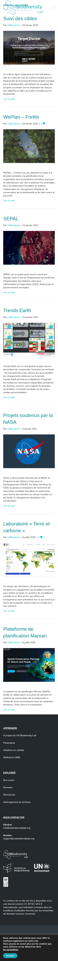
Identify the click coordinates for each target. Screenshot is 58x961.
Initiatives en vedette (13, 750)
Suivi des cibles (20, 18)
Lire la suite (9, 99)
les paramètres (10, 949)
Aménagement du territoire (17, 802)
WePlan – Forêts (21, 117)
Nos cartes (8, 780)
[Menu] (54, 8)
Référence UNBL (11, 757)
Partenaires (9, 743)
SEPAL (11, 218)
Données (7, 787)
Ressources (9, 794)
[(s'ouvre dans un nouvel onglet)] (29, 47)
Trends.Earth (17, 310)
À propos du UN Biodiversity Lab (19, 735)
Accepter (10, 955)
